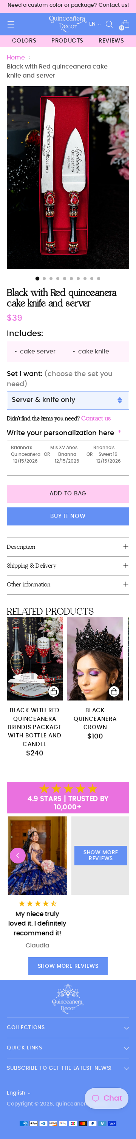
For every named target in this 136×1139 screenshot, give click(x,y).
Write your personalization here (60, 433)
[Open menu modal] (11, 24)
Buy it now (67, 516)
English (16, 1093)
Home (16, 58)
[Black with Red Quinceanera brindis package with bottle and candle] (35, 658)
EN (92, 24)
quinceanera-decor (81, 1104)
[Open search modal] (109, 24)
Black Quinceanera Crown (95, 719)
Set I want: (60, 379)
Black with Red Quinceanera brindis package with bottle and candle (35, 727)
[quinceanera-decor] (68, 24)
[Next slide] (118, 855)
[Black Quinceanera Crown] (95, 658)
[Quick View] (54, 691)
